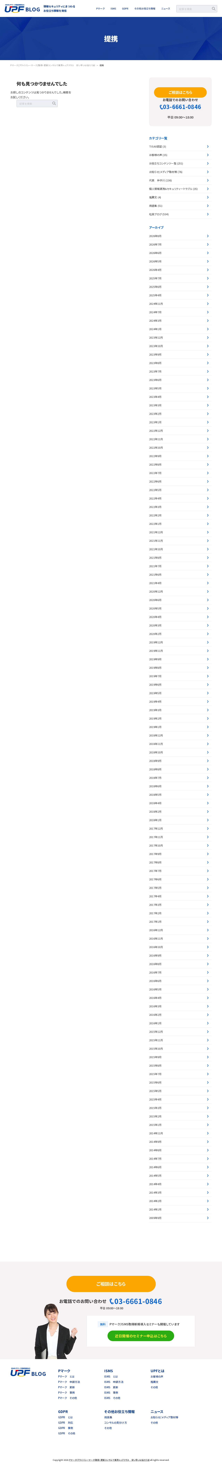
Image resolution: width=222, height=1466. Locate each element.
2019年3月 (155, 710)
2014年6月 (155, 1167)
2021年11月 (156, 540)
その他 (154, 1387)
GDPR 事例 (65, 1428)
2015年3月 (155, 1108)
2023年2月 (155, 413)
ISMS (113, 8)
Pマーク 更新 (66, 1387)
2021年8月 (155, 557)
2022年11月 (156, 439)
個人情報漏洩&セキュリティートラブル (170, 189)
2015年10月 (156, 1048)
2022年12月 (156, 430)
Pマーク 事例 (66, 1392)
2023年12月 (156, 337)
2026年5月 (155, 261)
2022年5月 (155, 490)
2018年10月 (156, 752)
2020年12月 (156, 591)
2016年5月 (155, 989)
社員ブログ (155, 214)
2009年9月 (155, 1218)
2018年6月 (155, 786)
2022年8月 (155, 464)
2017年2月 (155, 913)
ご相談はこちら (180, 92)
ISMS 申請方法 (113, 1382)
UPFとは (157, 1370)
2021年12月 (156, 532)
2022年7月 (155, 473)
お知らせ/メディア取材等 (163, 172)
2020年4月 (155, 617)
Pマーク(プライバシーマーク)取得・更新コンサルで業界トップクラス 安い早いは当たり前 (109, 1459)
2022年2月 (155, 515)
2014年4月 (155, 1184)
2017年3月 (155, 904)
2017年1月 (155, 921)
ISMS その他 (112, 1398)
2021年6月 (155, 574)
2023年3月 (155, 405)
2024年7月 (155, 312)
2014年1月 (155, 1209)
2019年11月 (156, 650)
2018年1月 (155, 820)
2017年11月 (156, 837)
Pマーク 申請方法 (69, 1382)
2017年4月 (155, 896)
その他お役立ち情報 (144, 8)
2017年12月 (156, 828)
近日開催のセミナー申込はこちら (141, 1335)
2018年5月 (155, 794)
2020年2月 (155, 634)
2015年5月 (155, 1091)
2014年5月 (155, 1175)
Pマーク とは (66, 1376)
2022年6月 (155, 481)
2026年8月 (155, 236)
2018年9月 (155, 761)
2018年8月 (155, 769)
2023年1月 (155, 422)
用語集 (153, 205)
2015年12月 (156, 1031)
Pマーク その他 (67, 1398)
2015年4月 (155, 1099)
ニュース (165, 8)
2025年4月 (155, 295)
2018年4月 (155, 803)
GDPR (125, 8)
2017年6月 (155, 879)
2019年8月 (155, 667)
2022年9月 (155, 456)
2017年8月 (155, 862)
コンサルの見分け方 (115, 1422)
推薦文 (153, 197)
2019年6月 (155, 684)
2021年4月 (155, 583)
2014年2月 (155, 1201)
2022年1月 (155, 524)
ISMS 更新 (111, 1387)
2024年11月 (156, 303)
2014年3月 (155, 1192)
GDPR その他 (66, 1433)
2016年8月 (155, 964)
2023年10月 (156, 346)
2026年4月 (155, 270)
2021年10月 (156, 549)
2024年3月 (155, 320)
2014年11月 (156, 1133)
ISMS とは (111, 1376)
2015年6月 (155, 1082)
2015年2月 (155, 1116)
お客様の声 (155, 155)
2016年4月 (155, 998)
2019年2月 (155, 718)
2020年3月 (155, 625)
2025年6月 (155, 287)
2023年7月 (155, 371)
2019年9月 (155, 659)
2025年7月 (155, 278)
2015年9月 (155, 1057)
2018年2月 (155, 811)
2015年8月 (155, 1065)
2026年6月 (155, 253)
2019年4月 (155, 701)
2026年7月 (155, 244)
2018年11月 (156, 744)
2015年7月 (155, 1074)
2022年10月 (156, 447)
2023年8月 (155, 363)
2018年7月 (155, 777)
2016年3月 (155, 1006)
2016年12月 (156, 930)
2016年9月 (155, 955)
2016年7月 (155, 972)
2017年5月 (155, 888)
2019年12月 (156, 642)
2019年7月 (155, 676)
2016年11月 (156, 938)
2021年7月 (155, 566)
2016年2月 (155, 1014)
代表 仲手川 (157, 180)
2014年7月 (155, 1158)
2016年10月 (156, 947)
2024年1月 (155, 329)
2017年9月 (155, 854)
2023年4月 (155, 397)
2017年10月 (156, 845)
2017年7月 (155, 871)
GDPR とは (65, 1417)
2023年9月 (155, 354)
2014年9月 (155, 1141)
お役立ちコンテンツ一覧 (162, 163)
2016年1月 (155, 1023)
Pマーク (100, 8)
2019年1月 (155, 727)
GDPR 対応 (65, 1422)
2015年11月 (156, 1040)
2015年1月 (155, 1125)
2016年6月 (155, 981)
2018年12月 (156, 735)
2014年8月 (155, 1150)
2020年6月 (155, 600)
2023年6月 (155, 380)
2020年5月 (155, 608)
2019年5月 (155, 693)
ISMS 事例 (111, 1392)
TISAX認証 (155, 146)
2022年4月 (155, 498)
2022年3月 (155, 507)
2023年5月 (155, 388)
